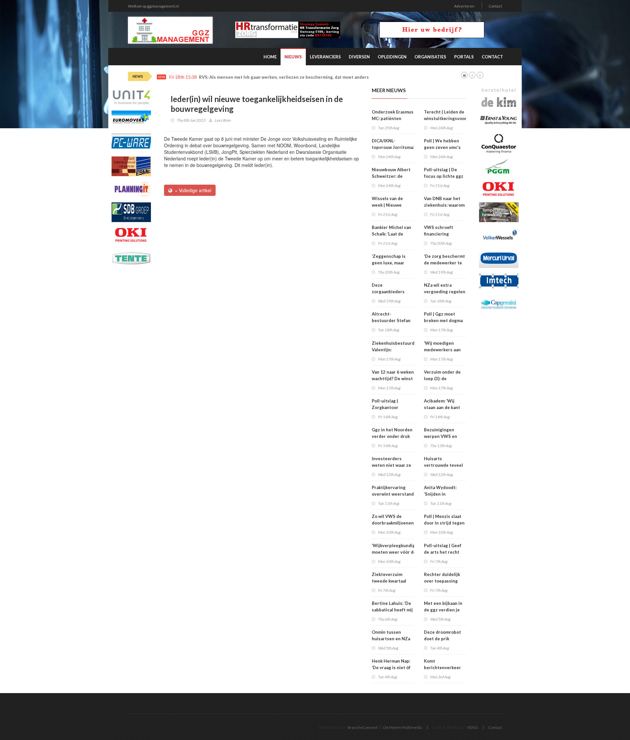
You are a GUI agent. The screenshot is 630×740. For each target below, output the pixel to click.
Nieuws (293, 56)
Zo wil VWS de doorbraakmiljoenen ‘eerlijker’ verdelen (393, 523)
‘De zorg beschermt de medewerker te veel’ (444, 263)
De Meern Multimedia (402, 727)
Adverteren (464, 6)
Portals (464, 56)
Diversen (359, 56)
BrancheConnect (362, 727)
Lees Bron (223, 120)
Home (270, 56)
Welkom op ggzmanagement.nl (153, 6)
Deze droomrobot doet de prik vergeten (442, 638)
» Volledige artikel (191, 190)
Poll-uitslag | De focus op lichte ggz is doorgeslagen (443, 176)
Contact (495, 6)
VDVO (472, 727)
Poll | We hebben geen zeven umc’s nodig (442, 147)
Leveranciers (325, 56)
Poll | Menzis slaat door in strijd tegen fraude (444, 523)
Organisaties (430, 56)
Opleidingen (392, 56)
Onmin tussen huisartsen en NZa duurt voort (391, 638)
